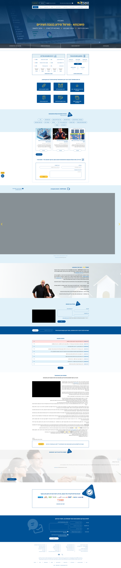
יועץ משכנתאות (47, 119)
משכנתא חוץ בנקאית (56, 546)
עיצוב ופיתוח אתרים (62, 565)
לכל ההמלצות (12, 479)
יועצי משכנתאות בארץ (70, 544)
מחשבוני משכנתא (80, 7)
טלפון (88, 528)
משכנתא (53, 122)
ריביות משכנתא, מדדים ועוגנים (83, 549)
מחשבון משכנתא (73, 429)
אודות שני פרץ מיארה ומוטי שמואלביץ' (39, 544)
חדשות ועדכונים (58, 7)
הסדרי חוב (43, 550)
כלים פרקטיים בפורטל (42, 547)
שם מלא (80, 165)
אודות (40, 7)
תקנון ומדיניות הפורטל (42, 551)
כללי (40, 119)
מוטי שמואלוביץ (56, 467)
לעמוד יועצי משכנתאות (60, 503)
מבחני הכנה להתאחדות (41, 548)
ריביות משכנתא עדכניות (76, 45)
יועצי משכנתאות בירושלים (70, 547)
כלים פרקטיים (65, 7)
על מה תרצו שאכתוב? (77, 169)
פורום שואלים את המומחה (45, 45)
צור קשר (35, 7)
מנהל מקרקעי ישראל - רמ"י (62, 122)
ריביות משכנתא (58, 277)
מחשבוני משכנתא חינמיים (84, 544)
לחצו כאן (41, 444)
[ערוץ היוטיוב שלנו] (59, 554)
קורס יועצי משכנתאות (38, 122)
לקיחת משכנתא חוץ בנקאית (81, 122)
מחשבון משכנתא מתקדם (78, 73)
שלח (61, 321)
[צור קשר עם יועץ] (2, 176)
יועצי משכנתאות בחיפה (70, 548)
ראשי (86, 7)
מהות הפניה (87, 531)
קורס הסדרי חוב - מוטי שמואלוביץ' (15, 45)
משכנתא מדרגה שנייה (56, 547)
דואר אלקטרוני (57, 165)
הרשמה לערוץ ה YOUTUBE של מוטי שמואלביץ (17, 189)
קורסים (52, 7)
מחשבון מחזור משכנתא (84, 548)
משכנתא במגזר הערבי (70, 550)
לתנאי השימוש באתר (65, 318)
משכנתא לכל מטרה (57, 548)
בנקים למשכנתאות (67, 119)
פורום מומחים (46, 7)
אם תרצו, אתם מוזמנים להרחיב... (62, 522)
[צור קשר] (62, 554)
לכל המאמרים (39, 154)
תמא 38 (57, 125)
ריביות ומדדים (72, 7)
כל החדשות (60, 367)
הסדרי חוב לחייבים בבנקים (57, 119)
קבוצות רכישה (46, 122)
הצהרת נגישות (58, 565)
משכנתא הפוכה (57, 544)
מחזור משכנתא (72, 122)
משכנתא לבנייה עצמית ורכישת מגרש (54, 551)
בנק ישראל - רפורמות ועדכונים (77, 119)
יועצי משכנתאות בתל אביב (70, 546)
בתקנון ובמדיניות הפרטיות (62, 535)
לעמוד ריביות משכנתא (49, 73)
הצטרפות (42, 3)
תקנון (54, 565)
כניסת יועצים (35, 3)
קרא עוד (77, 150)
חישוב (78, 63)
